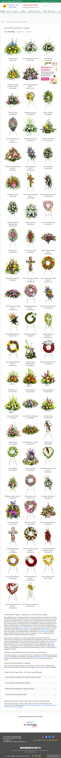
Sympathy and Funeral (10, 21)
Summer (9, 11)
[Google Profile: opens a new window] (50, 737)
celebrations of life (49, 628)
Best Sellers (11, 32)
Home (3, 21)
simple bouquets (43, 631)
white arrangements (25, 628)
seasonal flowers (42, 656)
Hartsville (6, 707)
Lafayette (27, 705)
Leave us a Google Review (50, 740)
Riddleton (20, 707)
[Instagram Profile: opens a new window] (43, 737)
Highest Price (20, 32)
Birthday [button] (23, 11)
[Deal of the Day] (48, 73)
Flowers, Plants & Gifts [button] (49, 11)
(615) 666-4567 (7, 740)
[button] (57, 751)
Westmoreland (52, 705)
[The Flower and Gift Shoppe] (10, 6)
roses (45, 630)
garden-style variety (17, 644)
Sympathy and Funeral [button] (34, 11)
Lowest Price (29, 32)
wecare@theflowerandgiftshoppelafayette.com (14, 741)
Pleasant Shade (13, 707)
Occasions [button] (15, 11)
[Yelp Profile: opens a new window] (57, 737)
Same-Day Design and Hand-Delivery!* (12, 1)
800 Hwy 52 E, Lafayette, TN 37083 (12, 738)
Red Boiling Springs (35, 705)
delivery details (41, 667)
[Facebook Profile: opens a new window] (46, 737)
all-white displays (49, 642)
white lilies (6, 656)
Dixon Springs (44, 705)
